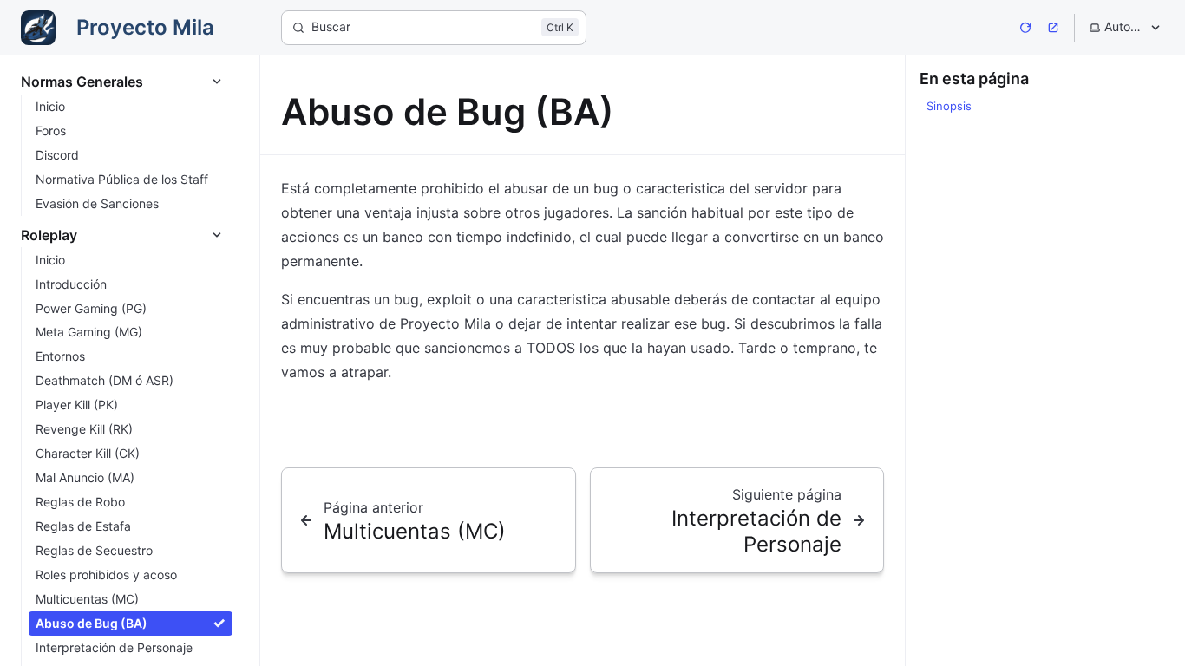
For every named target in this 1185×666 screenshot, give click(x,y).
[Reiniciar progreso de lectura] (1025, 28)
